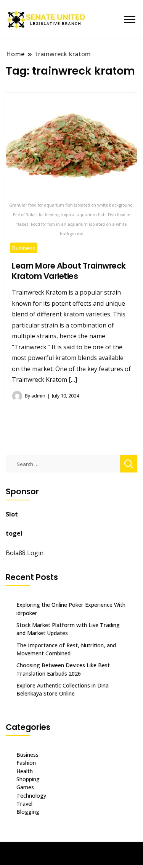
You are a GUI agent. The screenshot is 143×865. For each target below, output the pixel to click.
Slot (12, 514)
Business (23, 248)
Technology (31, 795)
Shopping (28, 779)
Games (25, 787)
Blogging (27, 811)
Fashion (26, 762)
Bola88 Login (24, 553)
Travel (24, 803)
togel (14, 533)
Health (24, 771)
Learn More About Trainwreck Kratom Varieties (69, 271)
